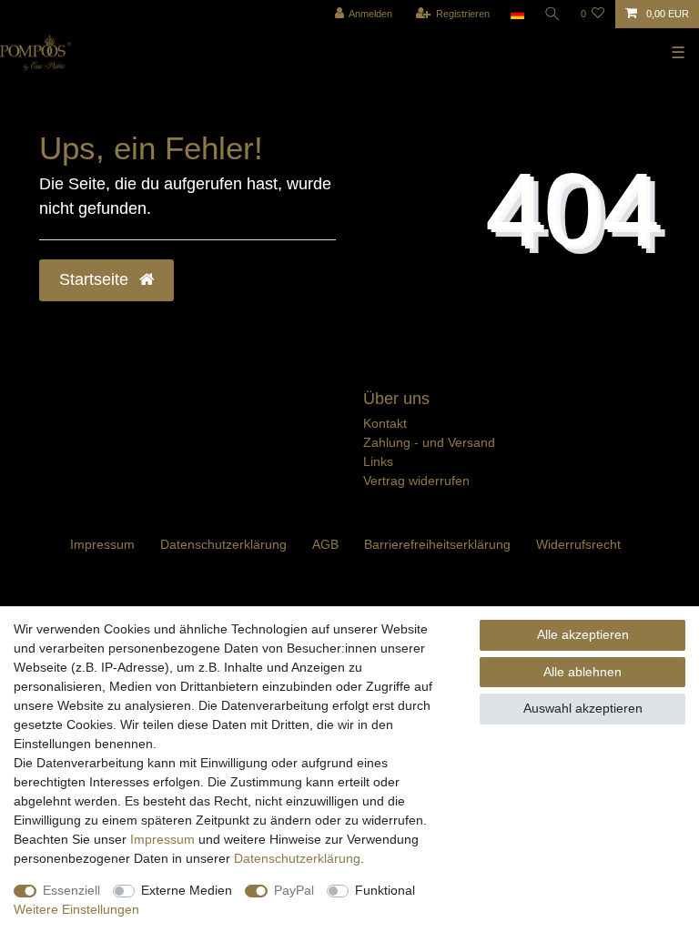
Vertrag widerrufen (416, 480)
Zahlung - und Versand (429, 442)
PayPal (294, 890)
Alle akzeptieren (583, 634)
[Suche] (552, 14)
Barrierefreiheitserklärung (437, 544)
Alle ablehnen (582, 671)
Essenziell (71, 890)
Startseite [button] (96, 279)
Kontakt (385, 423)
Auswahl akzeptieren (583, 708)
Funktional (385, 890)
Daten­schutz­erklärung (223, 544)
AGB (325, 544)
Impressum (102, 544)
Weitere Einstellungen (76, 909)
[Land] (516, 14)
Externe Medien (186, 890)
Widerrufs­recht (578, 544)
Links (378, 461)
